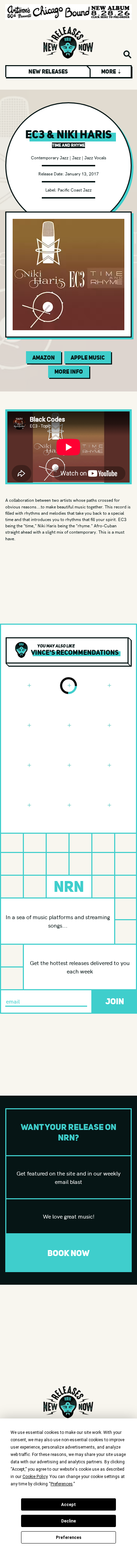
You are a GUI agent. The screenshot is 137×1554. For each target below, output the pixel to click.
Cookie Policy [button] (34, 1476)
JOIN (114, 1001)
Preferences (68, 1537)
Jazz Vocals (95, 157)
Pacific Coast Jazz (75, 190)
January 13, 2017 (82, 173)
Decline (68, 1521)
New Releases (48, 71)
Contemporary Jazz (49, 157)
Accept (68, 1504)
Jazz (76, 157)
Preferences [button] (62, 1484)
